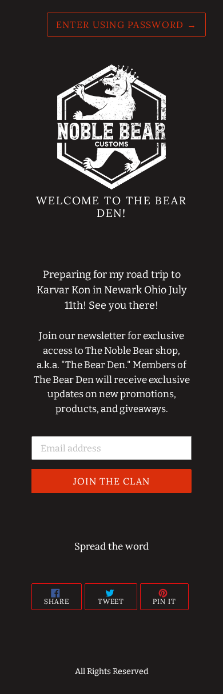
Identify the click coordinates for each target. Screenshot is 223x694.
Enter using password (126, 24)
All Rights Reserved (112, 671)
